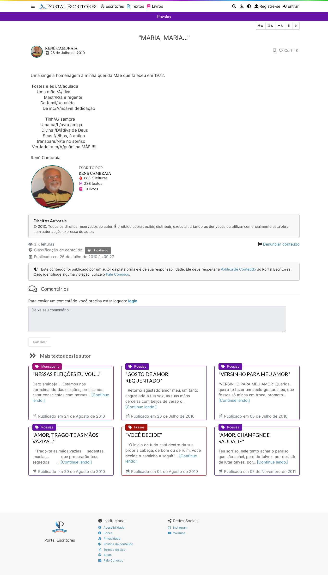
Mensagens (50, 366)
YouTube (178, 533)
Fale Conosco (117, 274)
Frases (139, 427)
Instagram (180, 527)
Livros (157, 6)
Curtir (291, 50)
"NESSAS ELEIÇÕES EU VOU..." (66, 374)
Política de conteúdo (118, 544)
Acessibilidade (113, 527)
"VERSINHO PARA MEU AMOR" (254, 374)
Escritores (115, 6)
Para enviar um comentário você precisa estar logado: (82, 300)
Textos (138, 6)
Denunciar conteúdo (281, 244)
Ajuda (107, 555)
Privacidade (111, 538)
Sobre (107, 533)
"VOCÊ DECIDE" (143, 435)
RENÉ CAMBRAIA (61, 47)
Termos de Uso (114, 549)
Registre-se (270, 6)
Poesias (164, 16)
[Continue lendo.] (141, 406)
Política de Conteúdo (238, 269)
